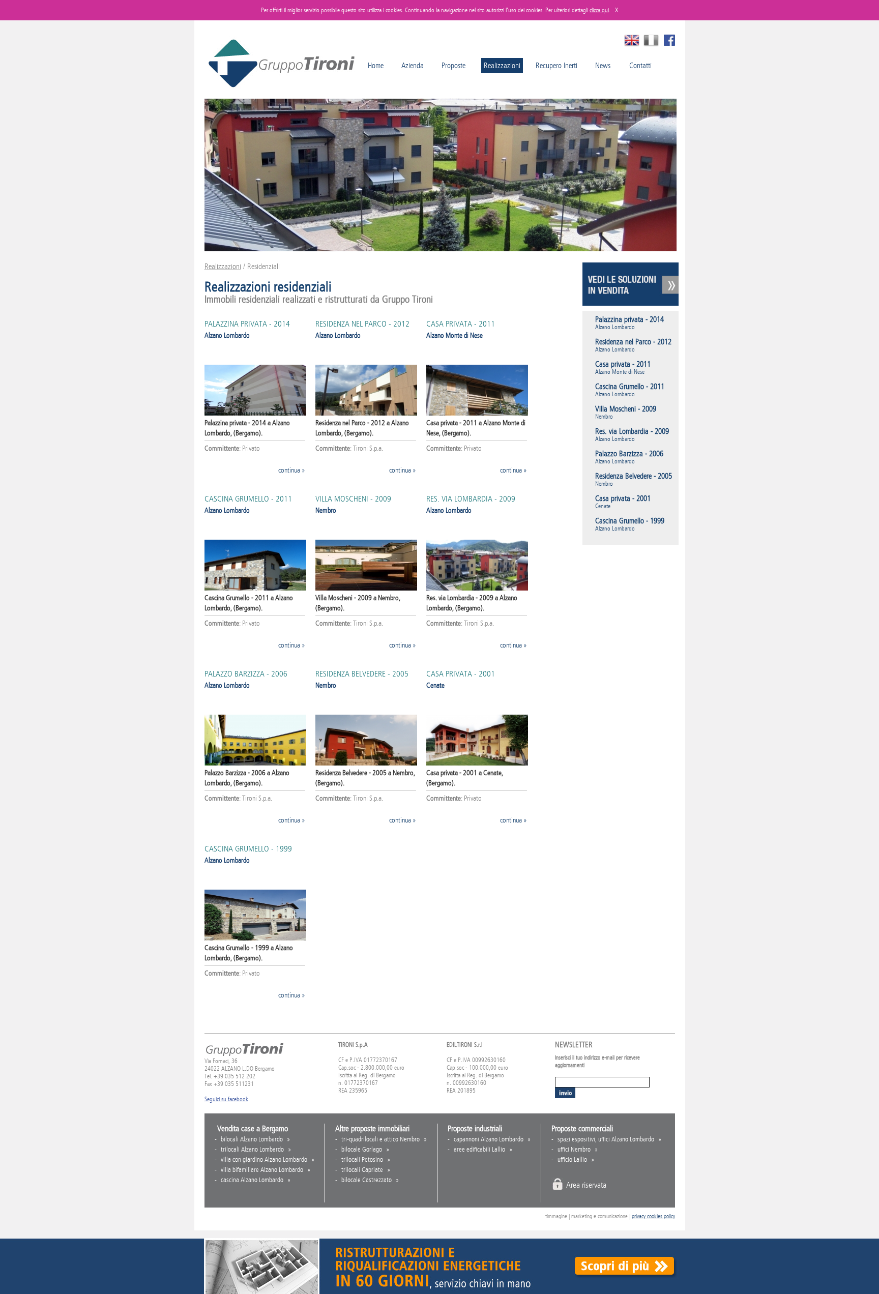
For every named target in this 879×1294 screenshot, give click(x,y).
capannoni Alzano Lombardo (488, 1139)
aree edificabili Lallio (479, 1149)
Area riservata (586, 1185)
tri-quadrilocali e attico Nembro (380, 1139)
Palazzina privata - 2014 (247, 324)
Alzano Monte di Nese (454, 335)
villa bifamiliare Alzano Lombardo (262, 1170)
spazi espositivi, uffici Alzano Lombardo (606, 1139)
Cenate (435, 685)
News (602, 65)
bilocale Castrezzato (366, 1180)
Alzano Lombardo (227, 335)
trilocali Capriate (362, 1170)
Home (376, 65)
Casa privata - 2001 (460, 674)
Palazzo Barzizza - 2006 (245, 674)
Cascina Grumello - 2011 (248, 499)
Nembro (325, 510)
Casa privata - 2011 (460, 324)
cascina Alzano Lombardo (252, 1180)
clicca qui (599, 10)
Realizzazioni (222, 266)
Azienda (412, 65)
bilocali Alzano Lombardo (252, 1139)
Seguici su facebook (226, 1099)
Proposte (453, 65)
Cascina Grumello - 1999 (248, 849)
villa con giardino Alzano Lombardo (264, 1160)
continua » (291, 470)
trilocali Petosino (362, 1160)
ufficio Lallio (572, 1160)
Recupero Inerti (556, 65)
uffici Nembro (574, 1149)
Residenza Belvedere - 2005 (361, 674)
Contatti (640, 65)
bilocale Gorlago (361, 1149)
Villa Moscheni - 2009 (353, 499)
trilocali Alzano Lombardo (252, 1149)
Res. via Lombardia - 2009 (470, 499)
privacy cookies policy (653, 1216)
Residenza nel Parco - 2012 (362, 324)
